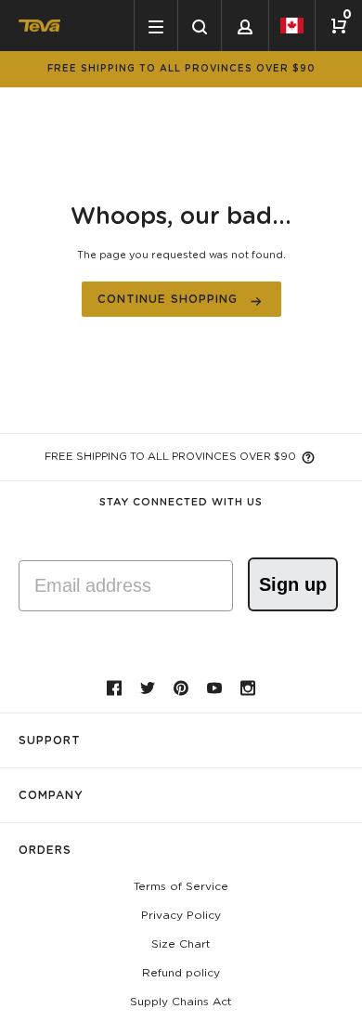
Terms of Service (181, 886)
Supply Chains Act (181, 1001)
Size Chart (181, 944)
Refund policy (181, 972)
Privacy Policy (181, 915)
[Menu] (155, 25)
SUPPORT (50, 740)
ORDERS (45, 850)
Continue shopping (167, 299)
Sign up (293, 584)
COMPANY (51, 795)
